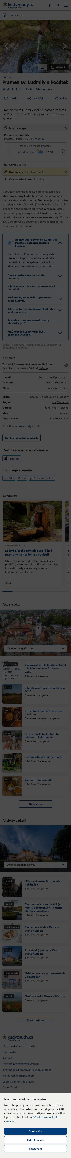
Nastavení (35, 1148)
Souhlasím (35, 1131)
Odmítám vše (35, 1139)
